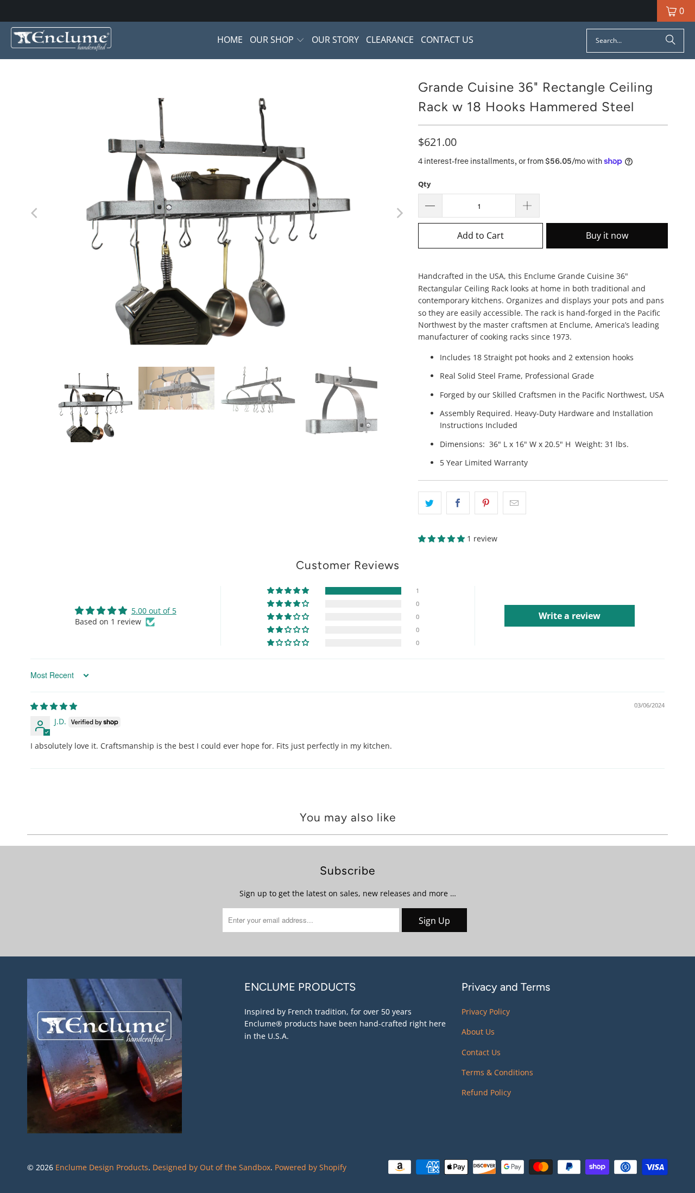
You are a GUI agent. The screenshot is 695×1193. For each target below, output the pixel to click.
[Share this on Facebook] (458, 503)
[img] (53, 706)
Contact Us (481, 1052)
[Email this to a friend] (514, 503)
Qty (424, 184)
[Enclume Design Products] (61, 40)
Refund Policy (486, 1092)
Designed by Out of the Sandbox (211, 1167)
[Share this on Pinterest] (486, 503)
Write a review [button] (570, 616)
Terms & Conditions (497, 1072)
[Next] (399, 212)
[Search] (670, 41)
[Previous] (35, 212)
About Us (478, 1031)
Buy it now (607, 235)
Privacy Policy (486, 1011)
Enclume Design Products (101, 1167)
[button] (277, 40)
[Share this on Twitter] (429, 503)
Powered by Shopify (310, 1167)
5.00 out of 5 (153, 610)
